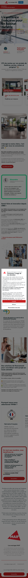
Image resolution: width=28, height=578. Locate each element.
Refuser (14, 304)
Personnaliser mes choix (14, 307)
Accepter (14, 301)
